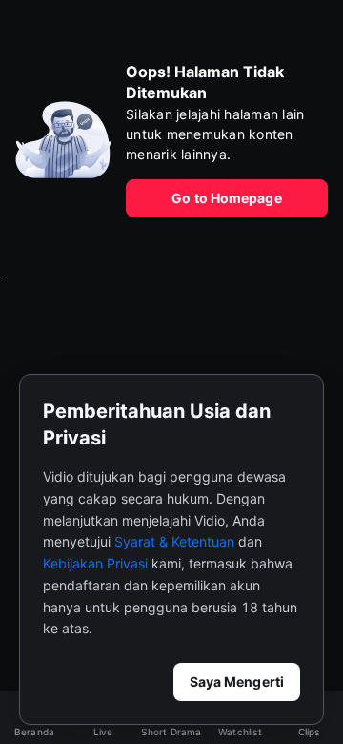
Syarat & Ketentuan (174, 541)
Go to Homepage (226, 198)
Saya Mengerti (237, 681)
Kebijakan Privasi (95, 563)
